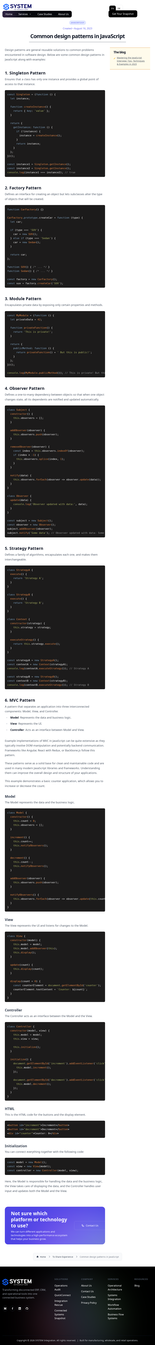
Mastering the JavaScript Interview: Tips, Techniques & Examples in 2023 (131, 61)
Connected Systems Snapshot (60, 1314)
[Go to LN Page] (19, 1308)
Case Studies (45, 14)
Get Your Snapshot (123, 14)
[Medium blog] (5, 1308)
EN (112, 8)
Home (8, 14)
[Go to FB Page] (12, 1308)
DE (119, 8)
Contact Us (87, 1291)
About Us (63, 14)
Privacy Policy (89, 1302)
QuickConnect (62, 1295)
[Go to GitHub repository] (27, 1308)
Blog (137, 1285)
